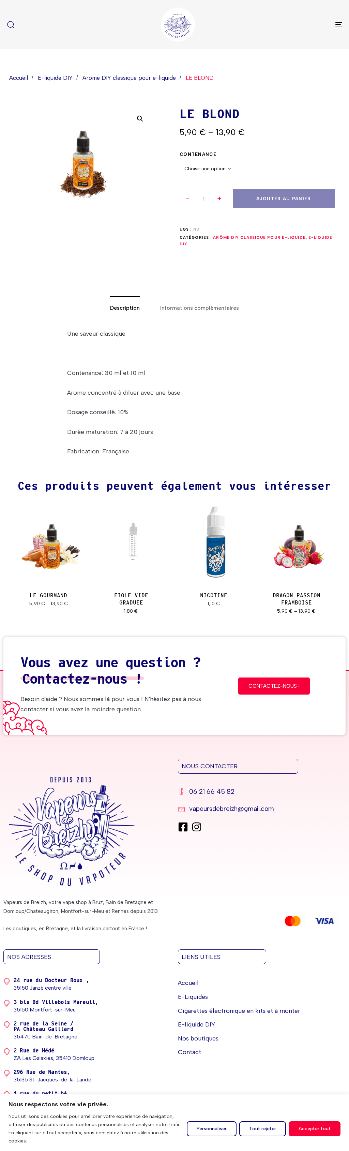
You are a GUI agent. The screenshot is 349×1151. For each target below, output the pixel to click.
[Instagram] (197, 827)
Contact (189, 1052)
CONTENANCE (198, 154)
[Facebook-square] (183, 827)
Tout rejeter (262, 1129)
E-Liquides (193, 997)
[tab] (125, 308)
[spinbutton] (203, 199)
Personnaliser (212, 1129)
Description (125, 308)
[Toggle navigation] (286, 24)
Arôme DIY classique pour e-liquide (129, 77)
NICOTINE (213, 595)
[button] (219, 198)
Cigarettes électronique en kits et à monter (239, 1011)
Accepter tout (315, 1129)
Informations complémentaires (199, 308)
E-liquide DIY (55, 77)
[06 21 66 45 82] (258, 792)
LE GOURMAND (48, 595)
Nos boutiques (198, 1038)
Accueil (18, 77)
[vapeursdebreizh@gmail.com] (258, 809)
